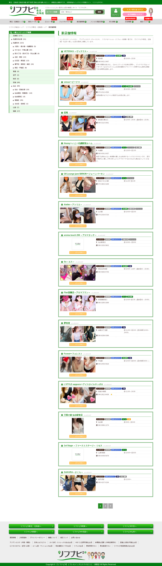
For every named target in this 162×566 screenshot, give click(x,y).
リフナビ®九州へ (129, 532)
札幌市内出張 (17, 39)
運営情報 (13, 537)
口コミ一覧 (51, 21)
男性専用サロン (91, 546)
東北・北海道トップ (17, 22)
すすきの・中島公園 (21, 50)
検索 (99, 12)
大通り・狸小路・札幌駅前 (24, 46)
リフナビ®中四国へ (80, 532)
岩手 (14, 75)
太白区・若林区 (20, 104)
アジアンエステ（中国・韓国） (20, 542)
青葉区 (17, 100)
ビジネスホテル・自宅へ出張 (19, 546)
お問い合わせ (75, 537)
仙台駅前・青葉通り (21, 93)
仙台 (14, 86)
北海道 (15, 36)
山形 (14, 107)
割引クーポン (34, 21)
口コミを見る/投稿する (78, 73)
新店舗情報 (81, 22)
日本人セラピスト (40, 542)
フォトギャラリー (65, 21)
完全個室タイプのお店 (63, 546)
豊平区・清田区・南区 (22, 64)
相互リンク (146, 21)
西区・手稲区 (19, 68)
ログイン (115, 15)
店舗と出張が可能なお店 (128, 542)
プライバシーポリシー (37, 537)
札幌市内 (16, 43)
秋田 (14, 79)
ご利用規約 (23, 537)
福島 (14, 111)
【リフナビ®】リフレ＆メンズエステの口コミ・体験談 (78, 564)
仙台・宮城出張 (20, 89)
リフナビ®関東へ (80, 526)
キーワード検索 (52, 12)
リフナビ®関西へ (31, 532)
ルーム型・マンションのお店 (42, 546)
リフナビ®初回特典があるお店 (124, 546)
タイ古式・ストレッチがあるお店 (60, 542)
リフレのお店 (78, 546)
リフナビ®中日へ (129, 526)
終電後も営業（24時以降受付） (106, 542)
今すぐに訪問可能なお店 (83, 542)
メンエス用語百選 (96, 22)
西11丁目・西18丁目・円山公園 (25, 53)
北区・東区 (18, 57)
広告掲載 (128, 22)
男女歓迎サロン (105, 546)
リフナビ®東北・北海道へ (31, 526)
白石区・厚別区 (20, 61)
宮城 (14, 82)
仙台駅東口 (18, 97)
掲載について (52, 537)
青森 (14, 71)
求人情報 (112, 22)
